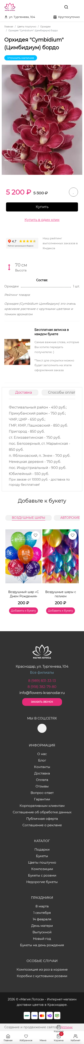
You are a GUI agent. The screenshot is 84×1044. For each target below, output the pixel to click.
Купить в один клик (42, 220)
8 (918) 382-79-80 (42, 687)
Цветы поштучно (42, 862)
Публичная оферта (42, 819)
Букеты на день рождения (42, 945)
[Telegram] (56, 7)
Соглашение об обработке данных (42, 812)
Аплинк (67, 1027)
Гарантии (42, 799)
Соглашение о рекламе (42, 825)
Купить (42, 207)
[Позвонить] (76, 7)
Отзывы (42, 786)
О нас (42, 754)
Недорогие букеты (42, 882)
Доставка (23, 392)
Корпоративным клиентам (42, 806)
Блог (42, 760)
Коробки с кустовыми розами (42, 976)
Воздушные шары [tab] (28, 518)
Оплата (42, 780)
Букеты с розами (42, 875)
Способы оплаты (63, 392)
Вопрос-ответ (42, 793)
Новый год (42, 939)
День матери (42, 926)
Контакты (42, 767)
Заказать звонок (42, 701)
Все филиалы (42, 672)
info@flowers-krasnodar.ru (42, 693)
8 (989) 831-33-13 (42, 681)
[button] (73, 566)
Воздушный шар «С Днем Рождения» (23, 594)
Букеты (42, 856)
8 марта (42, 906)
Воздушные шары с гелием (60, 594)
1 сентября (42, 913)
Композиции (42, 869)
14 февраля (42, 919)
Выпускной (42, 932)
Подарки (42, 849)
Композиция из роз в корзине (42, 969)
